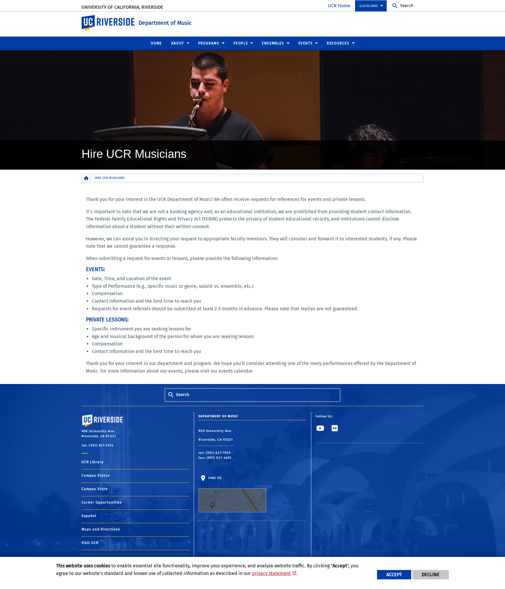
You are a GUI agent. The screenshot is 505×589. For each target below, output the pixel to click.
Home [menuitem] (156, 43)
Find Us (214, 478)
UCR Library (92, 462)
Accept (394, 574)
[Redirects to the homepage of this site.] (86, 178)
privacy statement (271, 573)
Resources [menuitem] (338, 43)
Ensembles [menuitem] (273, 43)
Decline (431, 574)
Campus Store (95, 489)
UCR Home (339, 5)
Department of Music (165, 23)
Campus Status (96, 475)
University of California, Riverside (122, 7)
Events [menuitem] (305, 43)
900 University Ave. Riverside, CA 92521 (216, 435)
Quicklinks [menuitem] (368, 6)
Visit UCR (90, 543)
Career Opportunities (102, 502)
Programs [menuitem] (208, 43)
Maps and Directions (101, 529)
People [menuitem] (241, 43)
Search (406, 5)
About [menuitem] (177, 43)
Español (89, 516)
